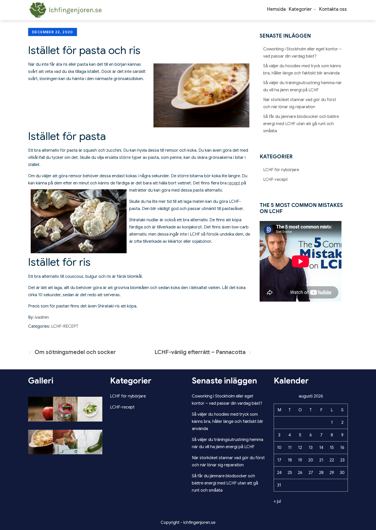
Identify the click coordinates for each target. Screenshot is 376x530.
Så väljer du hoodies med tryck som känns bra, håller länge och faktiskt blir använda (227, 421)
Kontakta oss (333, 9)
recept (234, 183)
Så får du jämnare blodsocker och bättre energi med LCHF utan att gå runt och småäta (301, 124)
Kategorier (300, 9)
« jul (277, 501)
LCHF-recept (64, 326)
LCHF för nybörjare (281, 169)
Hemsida (276, 9)
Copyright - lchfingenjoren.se (188, 522)
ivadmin (42, 317)
